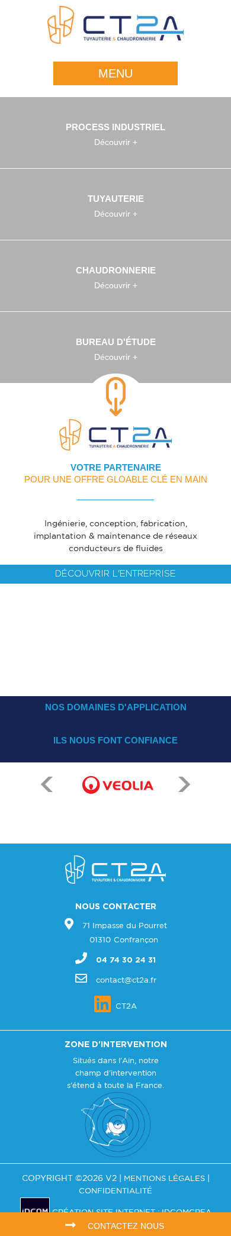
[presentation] (47, 812)
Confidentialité (115, 1191)
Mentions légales (164, 1179)
